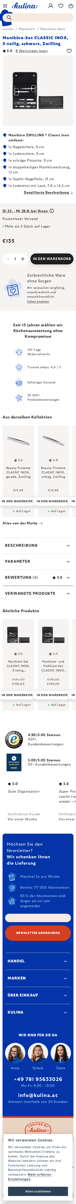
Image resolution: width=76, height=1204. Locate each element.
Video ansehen (38, 301)
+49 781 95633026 (38, 1079)
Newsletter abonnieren (38, 933)
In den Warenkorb (52, 259)
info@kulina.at (38, 1095)
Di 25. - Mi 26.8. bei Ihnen (26, 211)
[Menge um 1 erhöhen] (22, 258)
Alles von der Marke (20, 523)
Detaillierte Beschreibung (46, 192)
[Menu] (5, 6)
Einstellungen (19, 1179)
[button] (18, 691)
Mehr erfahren (39, 1174)
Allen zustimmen (38, 1191)
